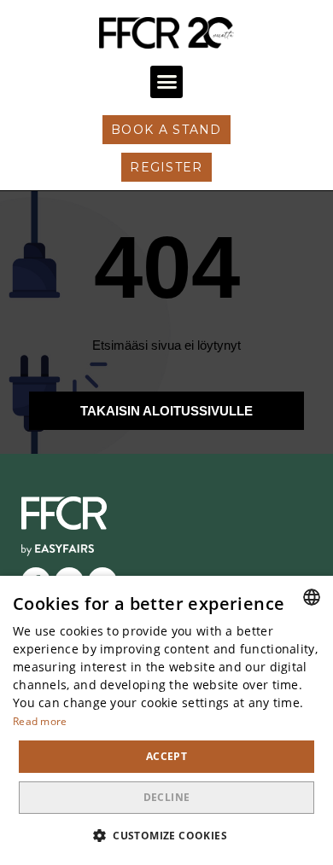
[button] (166, 82)
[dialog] (166, 720)
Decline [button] (166, 797)
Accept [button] (166, 756)
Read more (40, 721)
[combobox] (311, 597)
